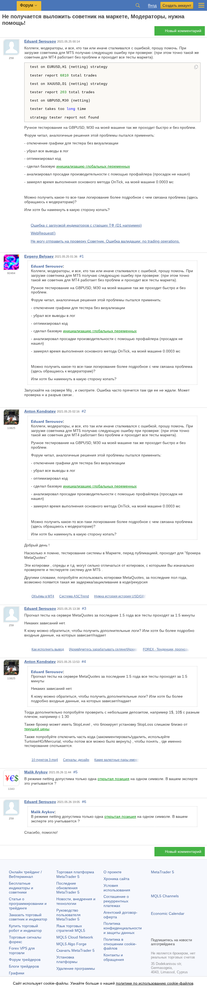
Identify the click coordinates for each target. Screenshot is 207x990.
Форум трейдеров (24, 959)
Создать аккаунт (177, 5)
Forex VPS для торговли (22, 950)
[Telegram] (163, 932)
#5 (75, 772)
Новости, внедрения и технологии (75, 901)
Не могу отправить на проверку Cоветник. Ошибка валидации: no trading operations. (105, 241)
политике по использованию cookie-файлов (154, 983)
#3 (84, 608)
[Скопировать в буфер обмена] (196, 67)
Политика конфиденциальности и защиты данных (123, 928)
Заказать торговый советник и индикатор (28, 917)
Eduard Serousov (40, 41)
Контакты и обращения (114, 957)
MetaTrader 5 (162, 872)
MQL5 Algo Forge (71, 944)
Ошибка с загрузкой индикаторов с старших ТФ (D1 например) (86, 225)
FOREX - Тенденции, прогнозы (166, 649)
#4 (84, 661)
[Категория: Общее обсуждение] (10, 32)
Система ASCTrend (74, 596)
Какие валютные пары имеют (116, 760)
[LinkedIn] (188, 932)
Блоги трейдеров (24, 966)
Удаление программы (75, 968)
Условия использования (117, 887)
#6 (84, 801)
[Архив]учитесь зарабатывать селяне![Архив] (103, 649)
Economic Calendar (167, 913)
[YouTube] (180, 932)
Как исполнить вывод (48, 649)
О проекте (113, 872)
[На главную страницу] (3, 32)
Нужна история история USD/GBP (120, 596)
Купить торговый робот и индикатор (25, 928)
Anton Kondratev (40, 411)
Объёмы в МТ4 (43, 596)
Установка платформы (66, 959)
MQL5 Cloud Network (74, 937)
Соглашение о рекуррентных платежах (116, 901)
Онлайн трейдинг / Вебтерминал (25, 874)
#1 (82, 256)
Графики (16, 973)
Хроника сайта (116, 879)
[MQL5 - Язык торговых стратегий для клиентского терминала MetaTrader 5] (8, 5)
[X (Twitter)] (171, 932)
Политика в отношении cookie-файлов (120, 944)
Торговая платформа (75, 874)
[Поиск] (137, 5)
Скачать (75, 950)
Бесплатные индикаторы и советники (21, 888)
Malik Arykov (36, 772)
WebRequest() (43, 233)
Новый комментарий (183, 31)
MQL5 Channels (165, 896)
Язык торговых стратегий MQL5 (70, 928)
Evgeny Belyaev (39, 256)
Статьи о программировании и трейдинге (28, 903)
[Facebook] (154, 932)
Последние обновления (68, 888)
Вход (152, 6)
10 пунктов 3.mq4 (45, 760)
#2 (84, 411)
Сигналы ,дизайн (76, 760)
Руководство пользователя (68, 915)
